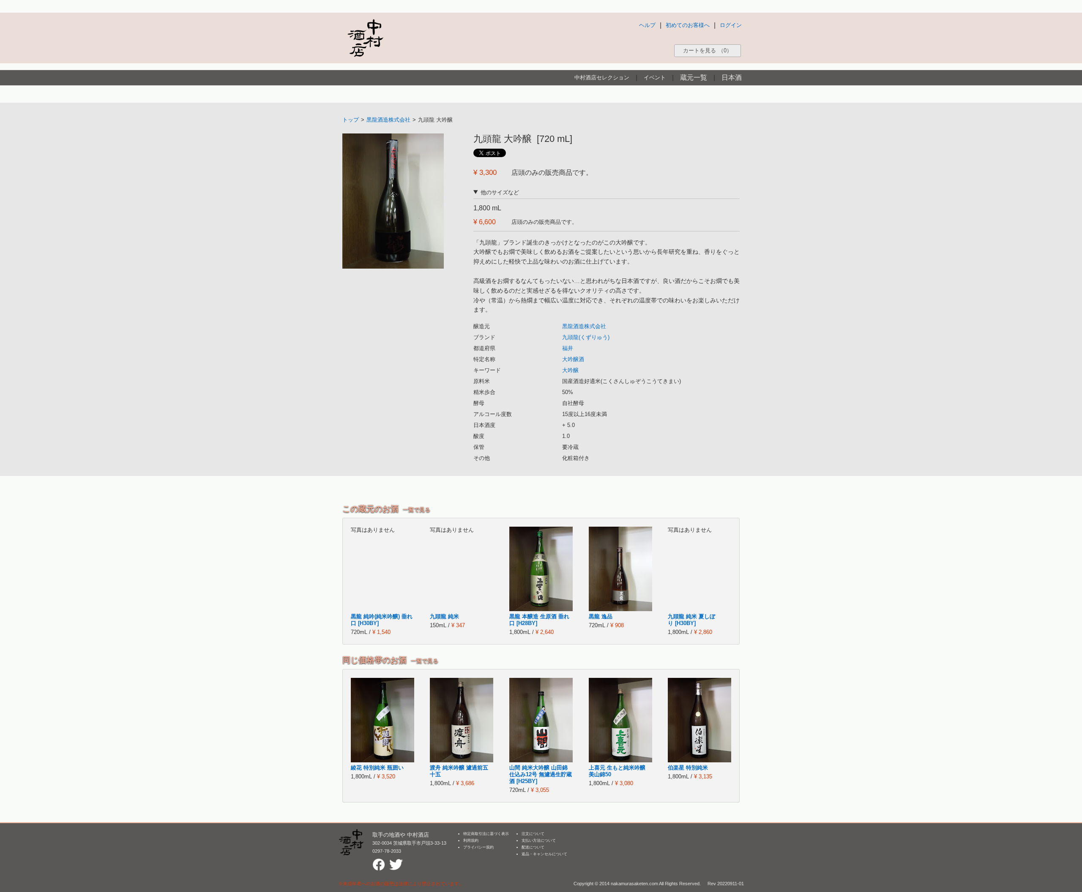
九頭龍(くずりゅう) (585, 337)
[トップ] (365, 38)
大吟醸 (570, 370)
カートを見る (707, 50)
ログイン (731, 25)
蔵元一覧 (693, 77)
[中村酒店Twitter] (396, 861)
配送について (533, 847)
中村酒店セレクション (601, 77)
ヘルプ (647, 25)
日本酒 (731, 77)
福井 (567, 348)
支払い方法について (539, 840)
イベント (655, 77)
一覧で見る (416, 509)
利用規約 (470, 840)
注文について (533, 834)
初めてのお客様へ (688, 25)
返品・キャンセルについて (544, 854)
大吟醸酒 (573, 359)
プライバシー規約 (478, 847)
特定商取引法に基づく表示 (486, 834)
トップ (350, 120)
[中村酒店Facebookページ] (378, 861)
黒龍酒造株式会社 (388, 120)
